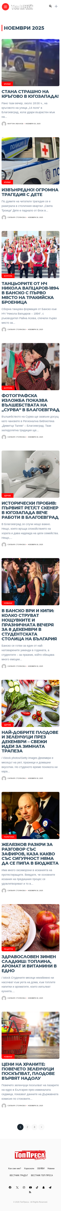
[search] (50, 6)
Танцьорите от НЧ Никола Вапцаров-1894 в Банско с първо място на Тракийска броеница (30, 293)
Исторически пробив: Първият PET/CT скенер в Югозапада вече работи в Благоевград (30, 510)
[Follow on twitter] (17, 1187)
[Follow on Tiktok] (37, 1187)
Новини (8, 603)
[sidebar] (56, 6)
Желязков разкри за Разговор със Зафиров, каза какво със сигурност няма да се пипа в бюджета (30, 854)
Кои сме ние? (14, 1168)
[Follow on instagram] (24, 1187)
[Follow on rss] (30, 1192)
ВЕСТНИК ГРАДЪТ (19, 1175)
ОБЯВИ (40, 1168)
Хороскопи (29, 1168)
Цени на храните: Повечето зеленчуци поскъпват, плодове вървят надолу (28, 1071)
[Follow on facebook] (10, 1187)
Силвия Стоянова (17, 217)
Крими (7, 84)
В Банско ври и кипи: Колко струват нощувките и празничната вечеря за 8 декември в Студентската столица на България (29, 624)
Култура (8, 276)
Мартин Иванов (15, 123)
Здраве (7, 496)
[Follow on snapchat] (44, 1187)
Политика (9, 837)
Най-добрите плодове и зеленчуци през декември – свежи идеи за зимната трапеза (30, 742)
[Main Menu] (5, 7)
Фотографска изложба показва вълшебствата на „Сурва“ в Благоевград (30, 402)
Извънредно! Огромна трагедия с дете (30, 192)
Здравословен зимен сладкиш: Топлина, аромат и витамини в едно (29, 963)
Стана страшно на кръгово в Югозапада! (30, 94)
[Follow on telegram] (50, 1187)
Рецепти (8, 949)
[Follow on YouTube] (31, 1187)
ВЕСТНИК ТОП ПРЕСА (42, 1175)
